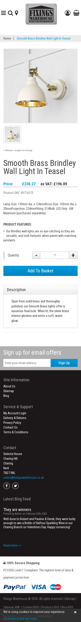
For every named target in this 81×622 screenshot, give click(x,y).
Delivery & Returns (14, 418)
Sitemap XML (12, 607)
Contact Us (10, 427)
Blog (6, 396)
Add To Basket (40, 270)
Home (7, 38)
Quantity (13, 255)
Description (16, 289)
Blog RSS (67, 607)
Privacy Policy (12, 422)
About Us (9, 386)
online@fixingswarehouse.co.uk (23, 477)
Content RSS (31, 607)
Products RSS (50, 607)
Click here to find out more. (20, 618)
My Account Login (14, 413)
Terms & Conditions (15, 432)
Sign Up (64, 362)
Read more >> (12, 545)
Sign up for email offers (32, 352)
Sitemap (8, 391)
